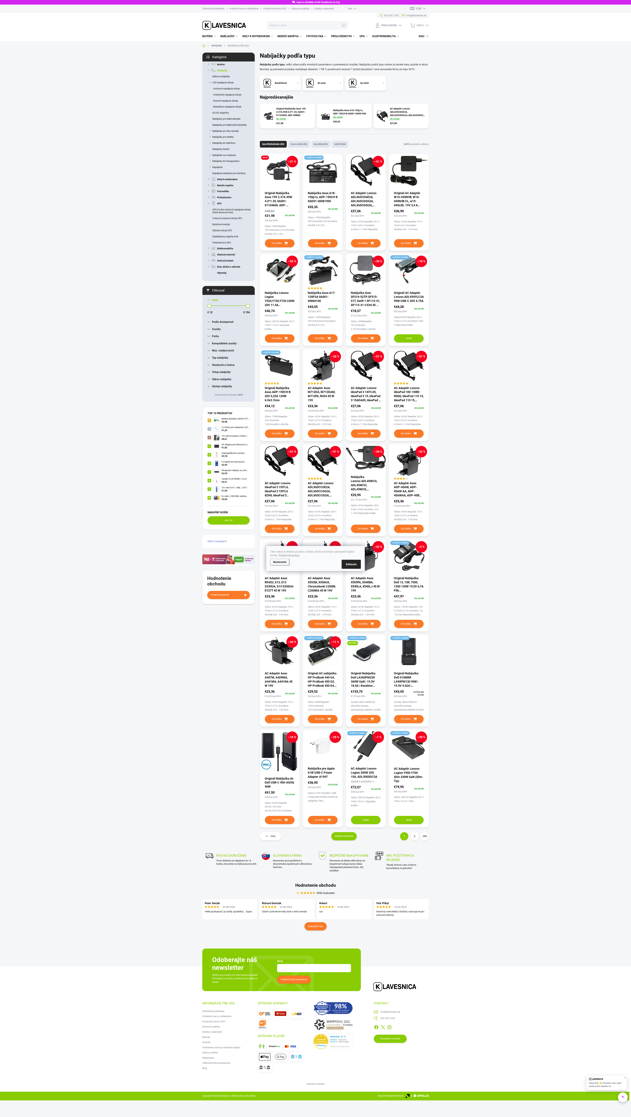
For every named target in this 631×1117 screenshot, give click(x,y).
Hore (272, 836)
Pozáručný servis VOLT (275, 8)
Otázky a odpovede (324, 8)
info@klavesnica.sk (390, 1011)
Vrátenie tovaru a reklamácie (243, 8)
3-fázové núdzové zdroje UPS (227, 218)
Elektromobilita (225, 248)
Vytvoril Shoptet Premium (390, 1095)
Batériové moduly (221, 224)
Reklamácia (208, 1058)
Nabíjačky (222, 70)
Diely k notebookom (227, 179)
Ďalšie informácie (289, 555)
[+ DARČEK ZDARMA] (323, 172)
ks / (229, 520)
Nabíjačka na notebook (224, 155)
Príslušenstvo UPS (221, 242)
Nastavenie (279, 562)
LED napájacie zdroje (223, 82)
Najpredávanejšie (273, 144)
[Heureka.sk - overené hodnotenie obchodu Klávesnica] (333, 1041)
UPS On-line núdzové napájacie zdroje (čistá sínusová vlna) (231, 211)
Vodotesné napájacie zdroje (227, 94)
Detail (409, 338)
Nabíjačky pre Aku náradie (225, 131)
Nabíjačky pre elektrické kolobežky (229, 125)
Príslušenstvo (224, 197)
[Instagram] (389, 1026)
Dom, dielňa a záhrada (228, 266)
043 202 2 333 (387, 1018)
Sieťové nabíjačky (221, 76)
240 (424, 836)
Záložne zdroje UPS (222, 230)
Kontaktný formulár (390, 1038)
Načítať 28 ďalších (344, 836)
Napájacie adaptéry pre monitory (229, 173)
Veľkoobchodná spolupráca (216, 1063)
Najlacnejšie (299, 144)
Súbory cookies (210, 1052)
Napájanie (217, 167)
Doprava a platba (300, 8)
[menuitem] (209, 36)
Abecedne (340, 144)
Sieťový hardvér (225, 260)
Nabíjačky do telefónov (223, 143)
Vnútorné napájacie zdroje (226, 88)
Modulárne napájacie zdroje (227, 106)
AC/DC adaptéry (220, 112)
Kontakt (206, 1042)
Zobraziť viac (315, 926)
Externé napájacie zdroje (225, 100)
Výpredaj (221, 273)
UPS (219, 203)
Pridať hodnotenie (220, 595)
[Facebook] (376, 1026)
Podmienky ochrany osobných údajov (221, 1047)
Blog (204, 1068)
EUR (418, 8)
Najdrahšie (321, 144)
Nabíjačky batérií (220, 149)
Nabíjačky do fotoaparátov (226, 161)
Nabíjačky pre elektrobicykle (226, 119)
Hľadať (343, 25)
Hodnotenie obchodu (315, 885)
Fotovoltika (223, 191)
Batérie (221, 64)
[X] (382, 1026)
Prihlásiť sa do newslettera (293, 979)
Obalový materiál (226, 254)
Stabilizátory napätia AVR (225, 236)
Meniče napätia (225, 185)
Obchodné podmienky (213, 8)
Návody (206, 1037)
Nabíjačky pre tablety (223, 137)
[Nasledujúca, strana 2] (414, 836)
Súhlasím (351, 564)
